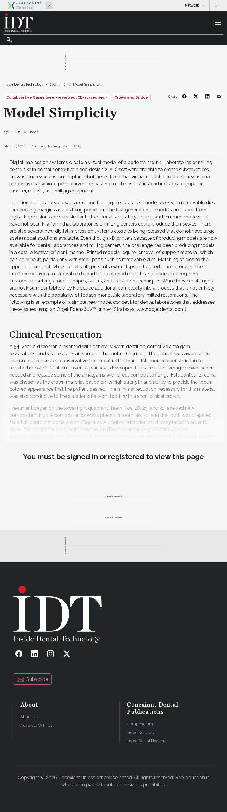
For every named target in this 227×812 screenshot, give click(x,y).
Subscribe (37, 679)
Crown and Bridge (131, 97)
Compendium (140, 723)
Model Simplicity (86, 84)
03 (65, 84)
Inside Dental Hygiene (146, 740)
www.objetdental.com (161, 309)
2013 (53, 84)
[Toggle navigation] (217, 22)
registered (126, 456)
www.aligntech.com (31, 436)
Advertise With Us (36, 725)
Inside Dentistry (140, 732)
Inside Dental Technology (24, 84)
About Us (28, 716)
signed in (82, 456)
